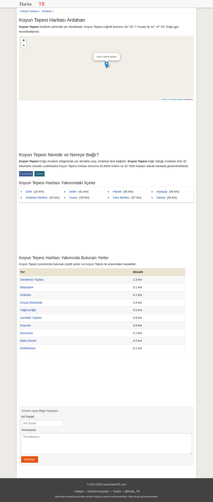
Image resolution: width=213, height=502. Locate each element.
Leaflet (164, 99)
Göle (29, 191)
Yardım (117, 491)
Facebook (26, 173)
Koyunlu (25, 325)
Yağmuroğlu (28, 310)
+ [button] (24, 40)
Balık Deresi (28, 340)
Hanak (117, 191)
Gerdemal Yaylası (32, 279)
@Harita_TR (132, 491)
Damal (160, 197)
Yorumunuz (28, 430)
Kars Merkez (121, 197)
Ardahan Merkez (37, 197)
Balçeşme (26, 287)
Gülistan (25, 295)
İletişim (80, 491)
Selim (73, 191)
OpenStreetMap (176, 99)
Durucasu (26, 333)
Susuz (73, 197)
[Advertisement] (106, 125)
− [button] (24, 45)
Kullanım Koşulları (98, 491)
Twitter (39, 173)
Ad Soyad (27, 416)
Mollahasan (27, 348)
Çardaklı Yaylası (31, 317)
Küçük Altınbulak (31, 302)
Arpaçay (161, 191)
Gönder (29, 459)
